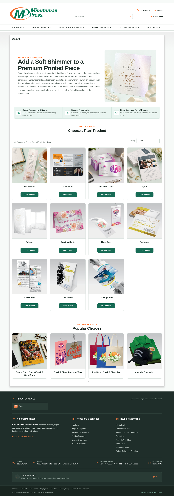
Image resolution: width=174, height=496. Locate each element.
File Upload (120, 425)
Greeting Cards (68, 242)
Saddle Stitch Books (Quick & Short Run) (29, 373)
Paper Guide (120, 444)
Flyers (144, 186)
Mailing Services (101, 27)
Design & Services (129, 27)
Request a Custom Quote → (23, 437)
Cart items (158, 16)
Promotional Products (71, 27)
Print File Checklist (123, 440)
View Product (29, 195)
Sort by (132, 141)
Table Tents (68, 297)
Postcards (144, 242)
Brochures (68, 186)
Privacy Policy (64, 489)
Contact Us (157, 464)
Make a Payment (79, 444)
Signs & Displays (41, 27)
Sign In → (155, 477)
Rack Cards (29, 297)
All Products (18, 142)
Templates (120, 436)
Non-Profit (24, 489)
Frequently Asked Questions (127, 432)
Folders (29, 242)
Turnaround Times (123, 429)
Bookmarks (29, 186)
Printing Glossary (122, 447)
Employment (44, 489)
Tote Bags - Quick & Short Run (106, 372)
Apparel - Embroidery (144, 372)
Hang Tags (106, 242)
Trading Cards (106, 297)
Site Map (86, 489)
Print (27, 142)
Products (18, 27)
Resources (153, 27)
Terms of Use (76, 489)
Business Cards (106, 186)
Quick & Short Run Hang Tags (68, 372)
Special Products (38, 142)
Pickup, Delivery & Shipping (127, 451)
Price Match (34, 489)
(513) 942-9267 (22, 464)
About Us (15, 489)
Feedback (54, 489)
